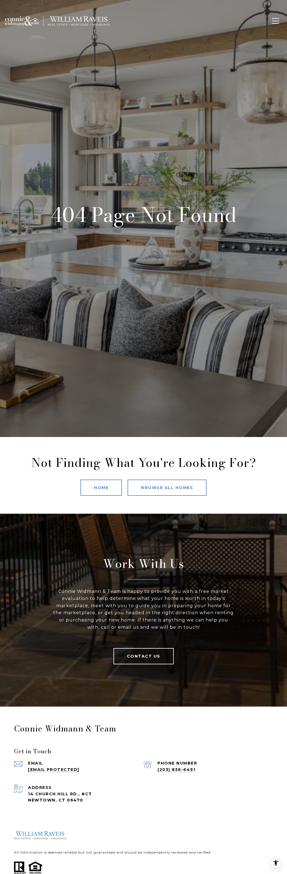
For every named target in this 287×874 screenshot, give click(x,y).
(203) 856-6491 (176, 769)
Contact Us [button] (143, 656)
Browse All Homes (167, 487)
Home (101, 487)
